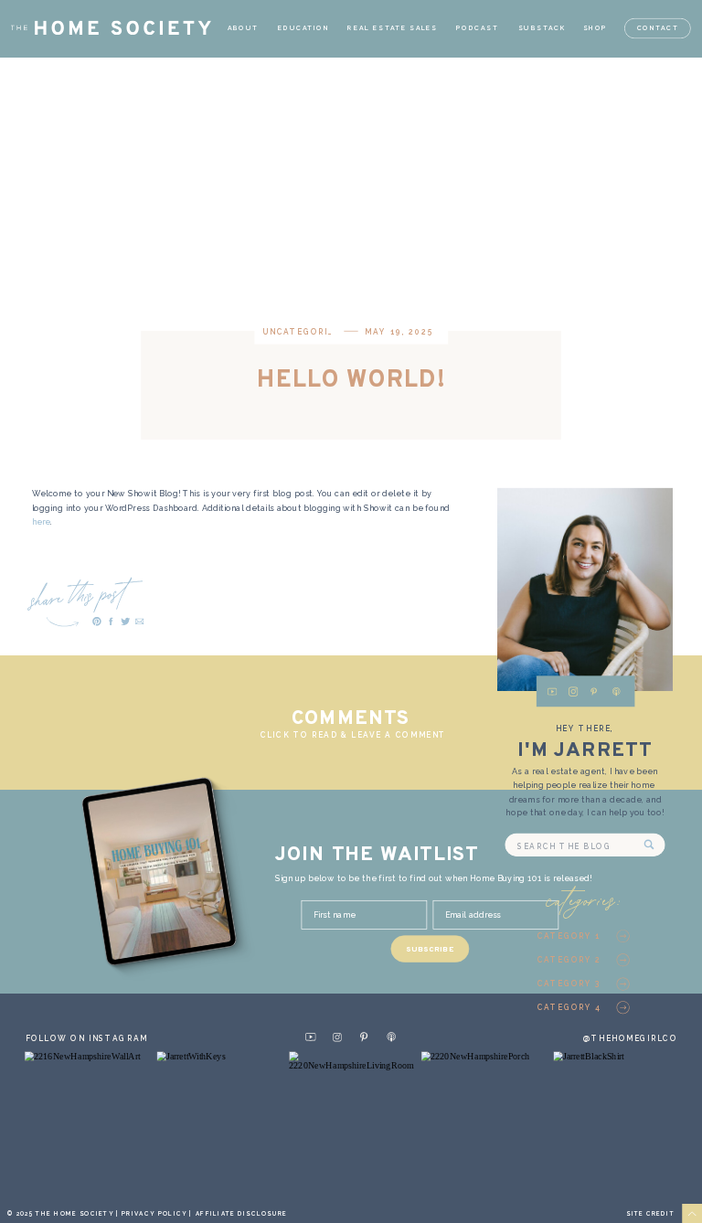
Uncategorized (305, 332)
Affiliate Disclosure (242, 1213)
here (41, 521)
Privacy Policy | (158, 1213)
